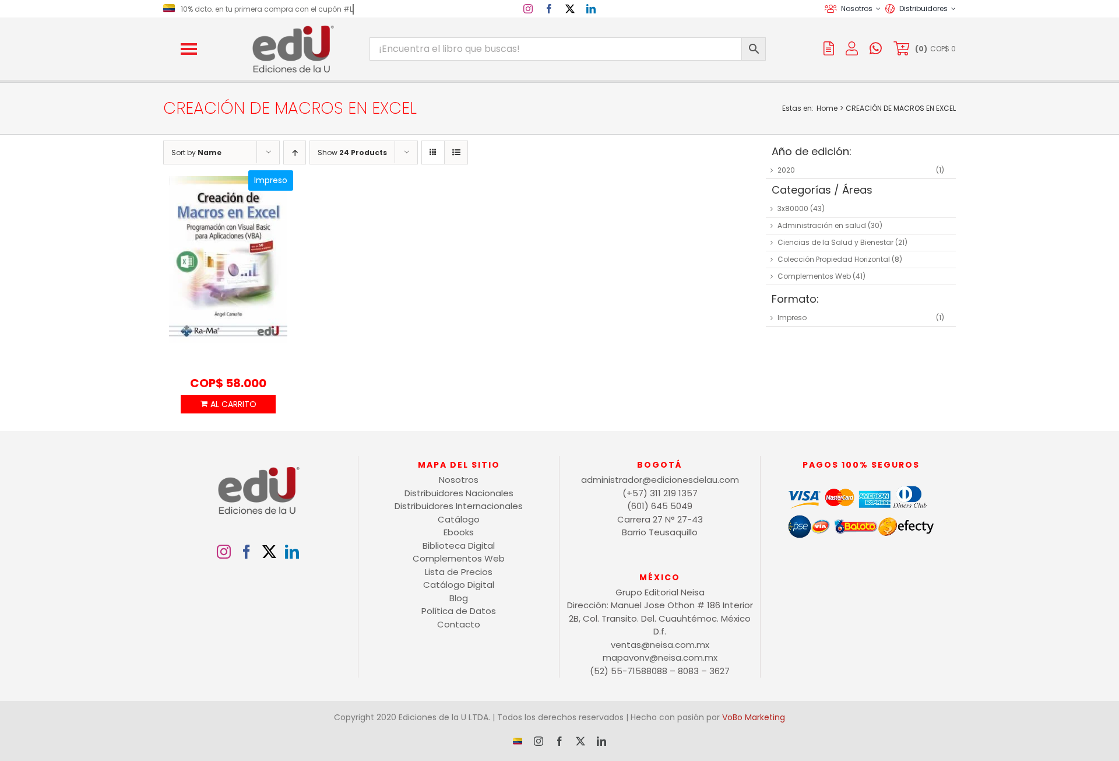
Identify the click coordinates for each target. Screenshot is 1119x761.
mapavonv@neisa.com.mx (660, 657)
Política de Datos (458, 611)
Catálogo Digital (458, 584)
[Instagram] (224, 552)
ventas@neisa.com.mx (660, 645)
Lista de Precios (458, 572)
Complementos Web (814, 276)
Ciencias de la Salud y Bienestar (835, 242)
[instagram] (528, 8)
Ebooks (459, 532)
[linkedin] (591, 8)
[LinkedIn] (292, 552)
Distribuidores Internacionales (459, 506)
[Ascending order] (294, 152)
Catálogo (459, 519)
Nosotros (458, 480)
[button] (188, 49)
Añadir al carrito (228, 404)
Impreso (792, 317)
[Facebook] (247, 552)
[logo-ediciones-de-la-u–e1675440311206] (292, 28)
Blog (458, 598)
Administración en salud (821, 225)
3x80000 (792, 208)
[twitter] (570, 8)
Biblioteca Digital (459, 545)
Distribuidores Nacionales (458, 493)
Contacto (458, 624)
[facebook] (549, 8)
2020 (786, 170)
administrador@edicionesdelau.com (660, 480)
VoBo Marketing (753, 717)
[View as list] (456, 152)
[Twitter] (269, 552)
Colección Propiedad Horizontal (833, 259)
